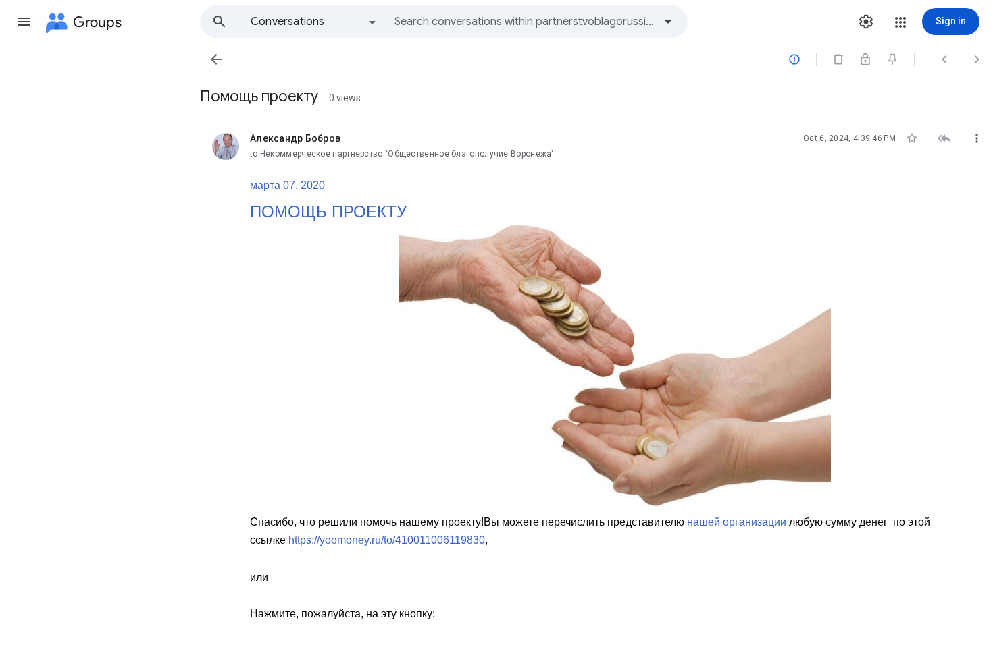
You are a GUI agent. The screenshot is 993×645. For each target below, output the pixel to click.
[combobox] (524, 21)
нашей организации (736, 522)
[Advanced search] (668, 21)
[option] (314, 21)
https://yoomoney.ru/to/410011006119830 (386, 540)
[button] (24, 21)
